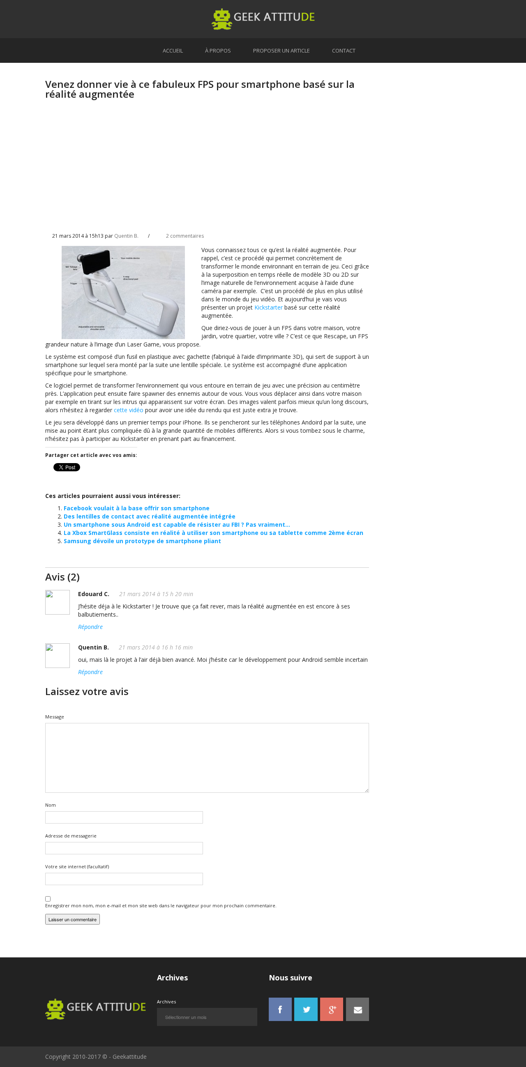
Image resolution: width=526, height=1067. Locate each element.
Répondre (90, 627)
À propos (218, 50)
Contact (343, 50)
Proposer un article (281, 50)
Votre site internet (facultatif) (77, 866)
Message (54, 717)
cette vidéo (128, 410)
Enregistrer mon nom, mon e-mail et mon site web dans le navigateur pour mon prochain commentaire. (161, 905)
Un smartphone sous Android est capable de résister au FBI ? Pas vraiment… (177, 524)
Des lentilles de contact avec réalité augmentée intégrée (149, 516)
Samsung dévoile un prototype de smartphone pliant (142, 541)
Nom (50, 805)
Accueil (173, 50)
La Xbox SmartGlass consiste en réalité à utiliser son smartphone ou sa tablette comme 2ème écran (213, 533)
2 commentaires (185, 235)
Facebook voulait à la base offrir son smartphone (137, 508)
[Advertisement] (207, 172)
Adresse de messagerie (71, 836)
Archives (166, 1001)
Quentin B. (126, 235)
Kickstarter (268, 307)
